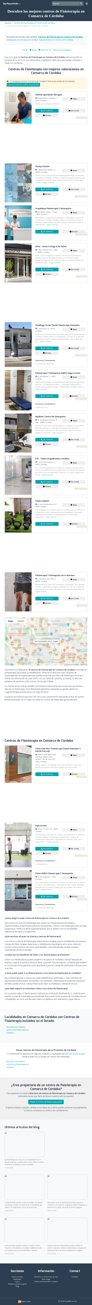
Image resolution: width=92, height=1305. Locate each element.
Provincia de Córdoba (76, 1054)
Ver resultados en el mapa (46, 641)
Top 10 (24, 50)
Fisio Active (41, 825)
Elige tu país (26, 1301)
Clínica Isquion (42, 501)
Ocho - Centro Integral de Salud (50, 246)
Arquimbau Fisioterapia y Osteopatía (53, 208)
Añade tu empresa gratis (17, 1284)
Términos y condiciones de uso (46, 1277)
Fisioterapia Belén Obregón (48, 94)
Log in (17, 1282)
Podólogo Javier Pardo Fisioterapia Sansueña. (57, 325)
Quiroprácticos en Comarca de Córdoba (56, 40)
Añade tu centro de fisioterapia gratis (46, 1102)
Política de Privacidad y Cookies (46, 1282)
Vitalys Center (42, 166)
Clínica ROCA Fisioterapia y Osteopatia (54, 873)
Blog (17, 1286)
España (8, 23)
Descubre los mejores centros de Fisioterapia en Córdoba (17, 1030)
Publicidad (17, 1279)
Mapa (74, 99)
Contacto (75, 1277)
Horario (48, 115)
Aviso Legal (46, 1279)
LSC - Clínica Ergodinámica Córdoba (52, 458)
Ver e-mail (74, 111)
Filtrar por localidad (62, 50)
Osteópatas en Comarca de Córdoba (22, 40)
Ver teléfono (48, 111)
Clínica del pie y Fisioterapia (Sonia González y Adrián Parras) (58, 749)
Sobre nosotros (17, 1277)
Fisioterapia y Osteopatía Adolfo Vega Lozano (57, 373)
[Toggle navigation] (86, 3)
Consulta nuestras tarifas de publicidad (23, 85)
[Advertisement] (46, 143)
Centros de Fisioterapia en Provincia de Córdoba (34, 23)
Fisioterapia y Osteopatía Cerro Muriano (55, 575)
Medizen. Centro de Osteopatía (50, 416)
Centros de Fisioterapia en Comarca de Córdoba (60, 37)
